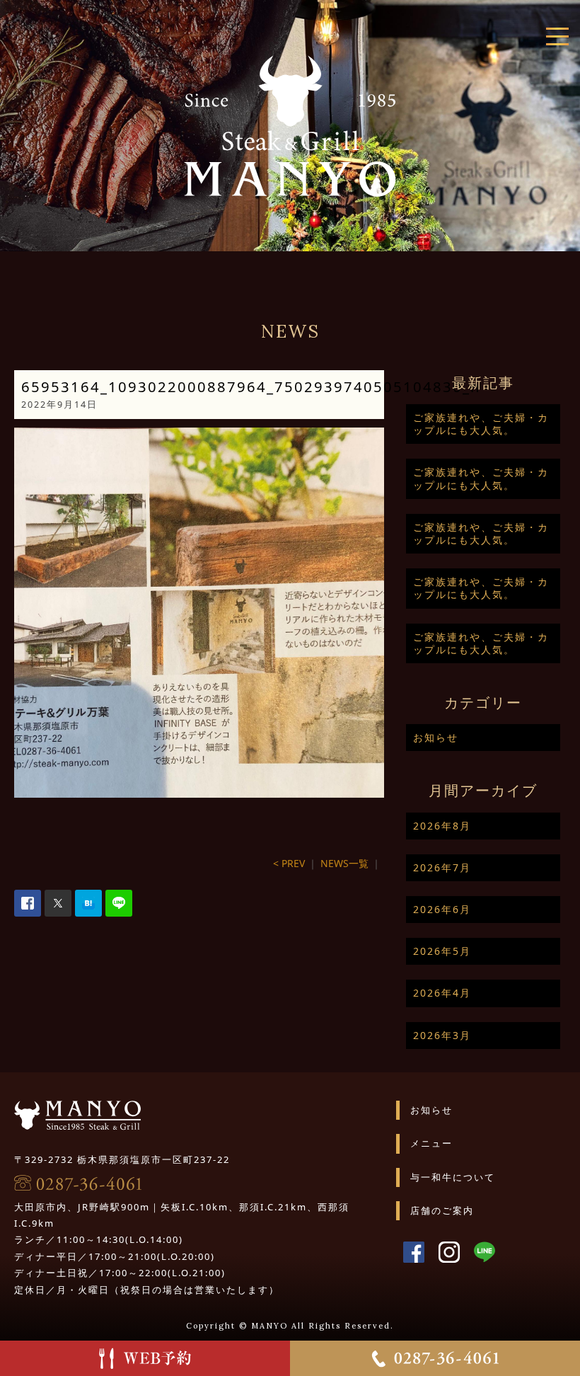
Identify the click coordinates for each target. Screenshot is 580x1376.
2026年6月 (442, 909)
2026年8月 (442, 825)
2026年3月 (442, 1035)
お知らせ (435, 737)
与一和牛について (452, 1177)
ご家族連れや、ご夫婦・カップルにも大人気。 (481, 424)
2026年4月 (442, 992)
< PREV (289, 863)
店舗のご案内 (442, 1210)
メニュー (431, 1143)
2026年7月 (442, 867)
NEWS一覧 (344, 863)
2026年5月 (442, 951)
